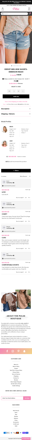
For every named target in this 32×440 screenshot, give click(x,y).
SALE (16, 426)
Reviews (16, 380)
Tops (16, 414)
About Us (16, 364)
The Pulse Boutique (20, 438)
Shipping (16, 376)
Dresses (16, 416)
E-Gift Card (16, 424)
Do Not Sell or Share (16, 384)
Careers (16, 368)
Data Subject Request (16, 382)
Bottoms (16, 418)
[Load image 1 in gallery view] (16, 40)
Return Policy (16, 366)
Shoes (16, 420)
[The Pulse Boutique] (16, 9)
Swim (16, 412)
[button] (16, 83)
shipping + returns (8, 114)
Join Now (27, 398)
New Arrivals (16, 410)
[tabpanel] (16, 40)
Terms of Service (16, 374)
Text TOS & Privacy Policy (16, 370)
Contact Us (16, 378)
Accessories (16, 422)
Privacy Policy (16, 372)
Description (5, 109)
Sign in (5, 104)
